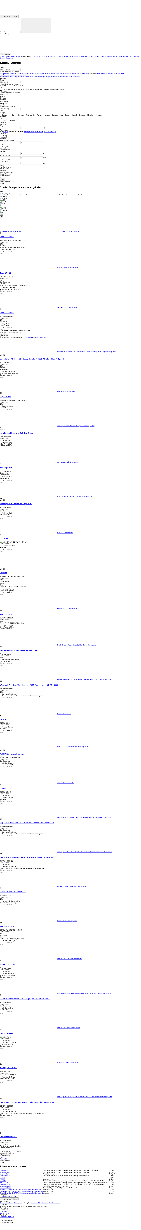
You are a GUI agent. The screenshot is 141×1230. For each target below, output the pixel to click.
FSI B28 (3, 573)
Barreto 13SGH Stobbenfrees (13, 892)
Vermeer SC (4, 1170)
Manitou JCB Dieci (8, 964)
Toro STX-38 (5, 273)
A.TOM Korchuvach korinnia (12, 754)
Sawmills (90, 56)
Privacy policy (18, 1203)
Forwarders (55, 56)
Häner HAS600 (6, 1033)
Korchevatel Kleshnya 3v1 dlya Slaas (16, 433)
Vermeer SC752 (7, 614)
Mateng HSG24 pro (8, 1068)
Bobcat (3, 719)
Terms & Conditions (6, 1203)
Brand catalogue (54, 1203)
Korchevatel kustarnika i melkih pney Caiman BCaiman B (25, 999)
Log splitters (63, 56)
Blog (46, 1203)
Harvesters (47, 56)
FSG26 (3, 788)
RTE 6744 (4, 538)
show (2, 179)
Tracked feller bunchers (102, 56)
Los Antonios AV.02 (8, 1137)
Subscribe (4, 335)
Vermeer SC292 (5, 1175)
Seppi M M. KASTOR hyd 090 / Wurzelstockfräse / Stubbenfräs (27, 857)
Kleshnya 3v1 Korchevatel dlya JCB (16, 504)
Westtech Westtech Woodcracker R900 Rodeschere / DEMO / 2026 (29, 685)
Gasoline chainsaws (133, 56)
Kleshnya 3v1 (6, 468)
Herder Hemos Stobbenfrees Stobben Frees (19, 650)
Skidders (84, 56)
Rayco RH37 (5, 397)
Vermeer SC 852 (7, 926)
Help (8, 1196)
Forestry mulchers (74, 56)
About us (3, 1196)
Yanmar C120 (4, 1174)
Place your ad (5, 1155)
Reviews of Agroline (38, 1203)
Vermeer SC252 (7, 313)
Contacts (13, 1196)
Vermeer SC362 (7, 237)
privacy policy (27, 337)
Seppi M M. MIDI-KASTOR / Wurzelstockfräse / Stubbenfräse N (27, 823)
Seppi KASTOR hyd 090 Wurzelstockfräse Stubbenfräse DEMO (27, 1102)
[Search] (36, 25)
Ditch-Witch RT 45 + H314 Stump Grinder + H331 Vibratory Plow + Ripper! (32, 359)
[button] (70, 44)
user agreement (40, 337)
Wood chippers (38, 56)
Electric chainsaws (6, 58)
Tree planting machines (118, 56)
